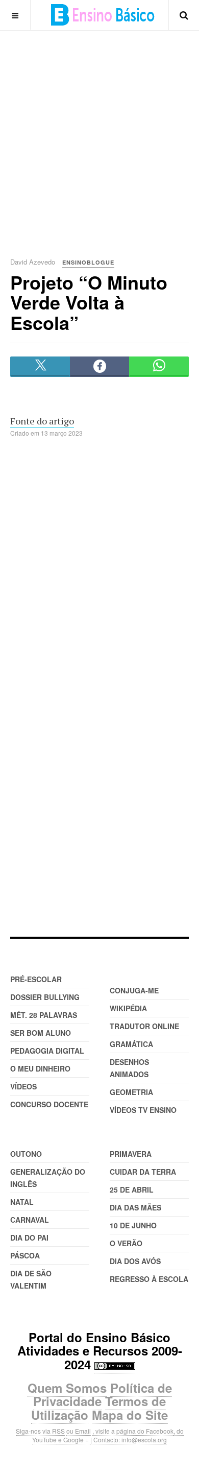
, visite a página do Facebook (132, 1430)
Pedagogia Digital (47, 1050)
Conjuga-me (134, 990)
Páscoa (25, 1255)
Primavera (131, 1154)
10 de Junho (133, 1225)
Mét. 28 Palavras (43, 1015)
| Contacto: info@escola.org (128, 1439)
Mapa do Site (130, 1414)
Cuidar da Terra (143, 1172)
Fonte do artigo (42, 421)
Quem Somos (67, 1387)
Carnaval (29, 1220)
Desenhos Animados (129, 1068)
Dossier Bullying (45, 997)
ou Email (78, 1430)
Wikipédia (128, 1008)
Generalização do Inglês (47, 1178)
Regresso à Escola (149, 1279)
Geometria (131, 1092)
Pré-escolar (36, 979)
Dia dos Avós (135, 1261)
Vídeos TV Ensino (143, 1110)
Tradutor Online (144, 1026)
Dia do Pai (29, 1237)
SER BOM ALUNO (40, 1033)
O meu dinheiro (40, 1068)
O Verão (126, 1243)
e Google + (73, 1439)
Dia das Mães (135, 1207)
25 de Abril (132, 1189)
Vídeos (23, 1086)
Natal (22, 1202)
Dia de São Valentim (31, 1279)
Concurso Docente (49, 1104)
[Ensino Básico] (103, 15)
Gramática (131, 1044)
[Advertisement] (99, 130)
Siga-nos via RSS (40, 1430)
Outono (26, 1154)
